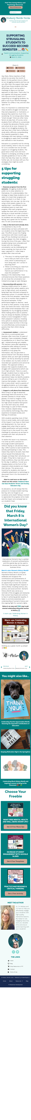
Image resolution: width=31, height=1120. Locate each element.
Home (4, 981)
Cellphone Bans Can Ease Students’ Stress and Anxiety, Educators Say (15, 483)
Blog (27, 981)
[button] (15, 26)
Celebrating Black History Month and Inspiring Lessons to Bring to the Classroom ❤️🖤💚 (15, 783)
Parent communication (12, 53)
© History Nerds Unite (7, 977)
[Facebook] (17, 952)
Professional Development (15, 984)
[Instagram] (13, 952)
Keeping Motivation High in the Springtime (15, 752)
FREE (19, 606)
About (10, 981)
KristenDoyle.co (25, 977)
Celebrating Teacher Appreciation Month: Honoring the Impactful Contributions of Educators (15, 723)
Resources (18, 981)
